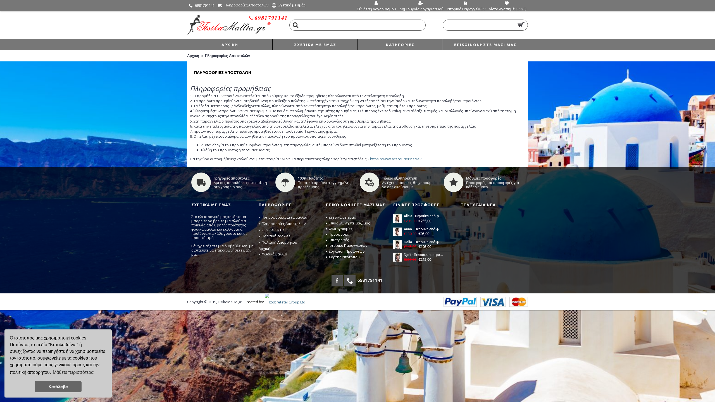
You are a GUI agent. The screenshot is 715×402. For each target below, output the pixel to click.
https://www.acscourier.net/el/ (396, 158)
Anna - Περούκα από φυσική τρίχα (424, 229)
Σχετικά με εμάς (342, 217)
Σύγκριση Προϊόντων (346, 251)
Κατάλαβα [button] (58, 386)
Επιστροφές (339, 239)
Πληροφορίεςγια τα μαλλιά (284, 217)
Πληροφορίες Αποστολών (227, 56)
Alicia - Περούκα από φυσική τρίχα (424, 216)
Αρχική (193, 56)
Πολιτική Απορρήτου (279, 242)
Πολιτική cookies (276, 235)
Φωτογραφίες (340, 228)
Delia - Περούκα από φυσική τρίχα (424, 242)
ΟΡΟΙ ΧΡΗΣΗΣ (273, 229)
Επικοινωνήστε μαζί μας (349, 223)
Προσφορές (339, 234)
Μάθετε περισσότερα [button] (73, 372)
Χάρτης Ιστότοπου (344, 256)
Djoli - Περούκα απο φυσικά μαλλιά (424, 255)
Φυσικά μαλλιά (274, 254)
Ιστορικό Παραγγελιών (348, 245)
